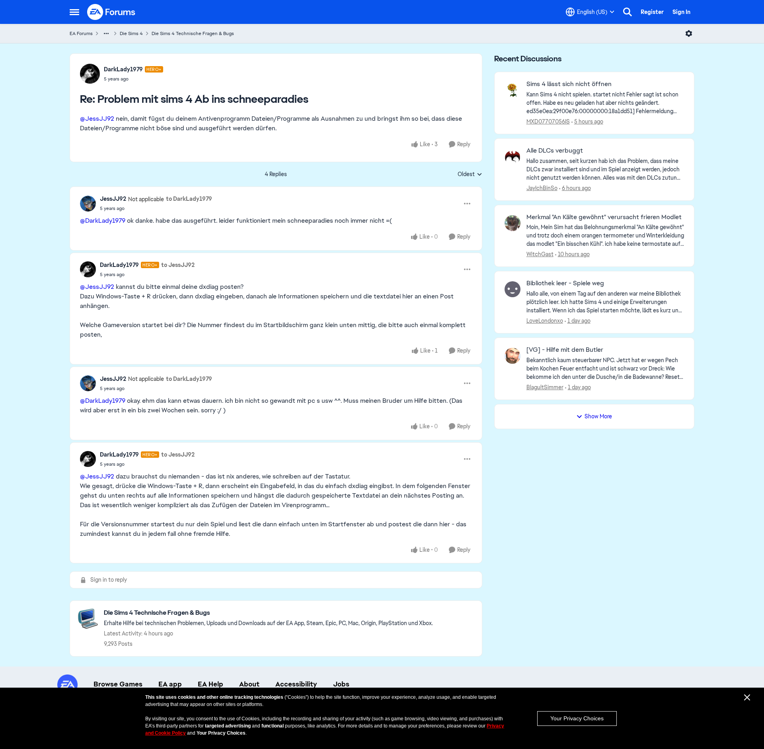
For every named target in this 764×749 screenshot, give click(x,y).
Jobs (341, 684)
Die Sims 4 (131, 33)
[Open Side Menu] (74, 12)
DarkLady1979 (123, 69)
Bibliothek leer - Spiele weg (565, 283)
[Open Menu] (688, 33)
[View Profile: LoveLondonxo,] (512, 289)
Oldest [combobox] (470, 174)
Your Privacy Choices (577, 718)
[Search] (627, 12)
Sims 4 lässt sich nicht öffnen (569, 84)
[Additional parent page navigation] (106, 33)
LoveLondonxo (544, 320)
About (249, 684)
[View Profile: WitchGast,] (512, 223)
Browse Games (118, 684)
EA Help (210, 684)
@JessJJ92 (97, 118)
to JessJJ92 (178, 265)
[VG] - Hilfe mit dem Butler (564, 350)
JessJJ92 (113, 198)
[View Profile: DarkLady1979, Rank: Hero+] (90, 74)
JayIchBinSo (541, 188)
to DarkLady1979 (189, 198)
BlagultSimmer (544, 387)
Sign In (681, 12)
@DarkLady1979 (102, 220)
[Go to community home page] (111, 12)
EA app (170, 684)
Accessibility (296, 684)
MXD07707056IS (548, 121)
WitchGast (540, 254)
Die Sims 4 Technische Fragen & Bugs (193, 33)
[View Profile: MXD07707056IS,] (512, 90)
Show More (598, 416)
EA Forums (81, 33)
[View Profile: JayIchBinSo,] (512, 157)
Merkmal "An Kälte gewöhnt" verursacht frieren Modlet (604, 217)
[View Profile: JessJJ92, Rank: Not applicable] (88, 204)
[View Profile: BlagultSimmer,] (512, 356)
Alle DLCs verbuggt (554, 151)
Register (652, 12)
